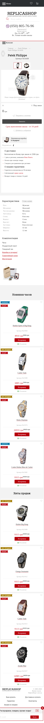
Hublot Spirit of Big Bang (22, 326)
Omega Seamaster (22, 571)
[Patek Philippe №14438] (18, 65)
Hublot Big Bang (22, 524)
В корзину (22, 340)
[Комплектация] (11, 273)
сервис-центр (18, 173)
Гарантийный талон (10, 256)
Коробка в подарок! (9, 252)
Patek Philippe (22, 48)
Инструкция (7, 259)
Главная (10, 48)
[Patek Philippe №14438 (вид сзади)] (26, 65)
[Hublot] (22, 314)
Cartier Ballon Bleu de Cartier (22, 467)
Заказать (22, 121)
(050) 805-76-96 (22, 26)
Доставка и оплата (33, 697)
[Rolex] (22, 409)
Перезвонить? (22, 29)
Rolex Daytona (22, 420)
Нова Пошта (28, 157)
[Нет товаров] (37, 3)
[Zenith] (22, 654)
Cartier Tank (21, 373)
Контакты (33, 701)
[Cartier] (22, 361)
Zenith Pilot (22, 666)
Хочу (35, 717)
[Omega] (22, 560)
